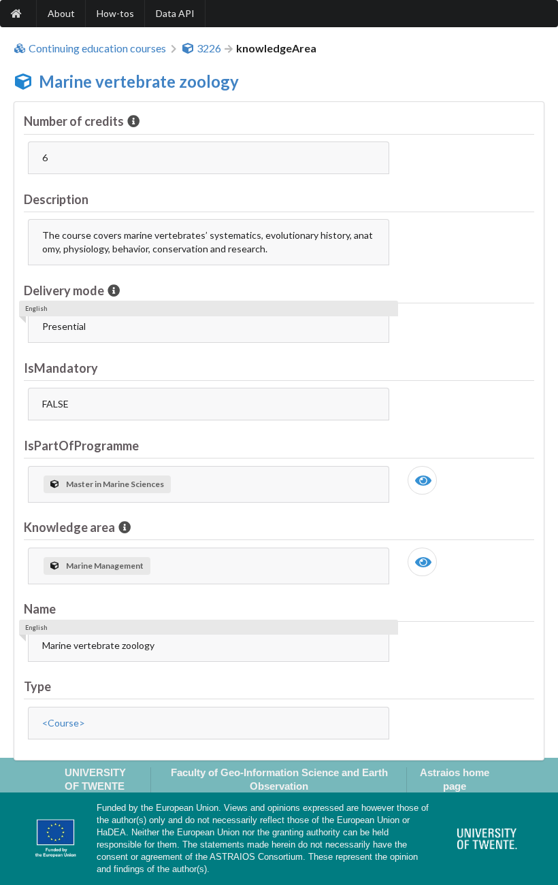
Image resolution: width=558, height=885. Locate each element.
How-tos (115, 13)
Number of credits (74, 121)
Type (37, 686)
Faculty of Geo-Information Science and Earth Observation (279, 779)
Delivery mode (64, 290)
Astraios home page (454, 779)
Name (40, 608)
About (61, 13)
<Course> (63, 723)
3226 (209, 48)
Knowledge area (69, 527)
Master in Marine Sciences (115, 484)
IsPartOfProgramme (81, 445)
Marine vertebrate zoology (139, 81)
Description (56, 199)
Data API (175, 13)
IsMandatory (61, 368)
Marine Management (105, 566)
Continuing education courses (97, 48)
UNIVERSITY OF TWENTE (95, 779)
